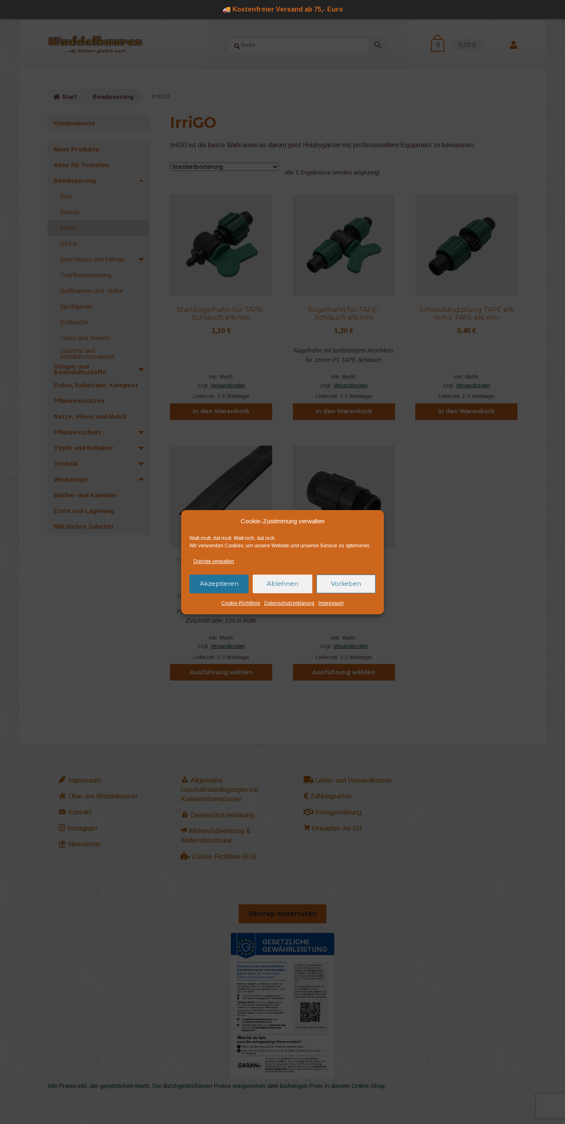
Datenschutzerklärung (289, 603)
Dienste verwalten (214, 561)
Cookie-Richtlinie (240, 603)
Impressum (331, 603)
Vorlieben (346, 583)
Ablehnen (282, 583)
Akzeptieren (219, 583)
